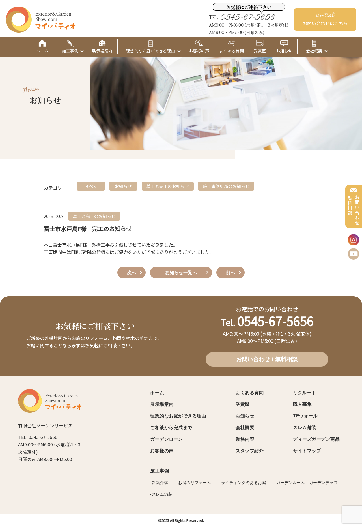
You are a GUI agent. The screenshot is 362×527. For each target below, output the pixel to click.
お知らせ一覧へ (181, 272)
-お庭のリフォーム (194, 482)
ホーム (157, 392)
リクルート (304, 392)
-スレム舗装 (161, 494)
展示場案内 (162, 404)
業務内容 (245, 439)
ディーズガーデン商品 (316, 439)
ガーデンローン (166, 439)
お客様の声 (162, 450)
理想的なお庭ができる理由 (178, 416)
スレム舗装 (304, 427)
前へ (230, 272)
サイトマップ (307, 450)
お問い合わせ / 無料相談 (267, 359)
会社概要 (245, 427)
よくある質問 (250, 392)
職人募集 (302, 404)
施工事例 (159, 470)
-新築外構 (159, 482)
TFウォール (305, 416)
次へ (131, 272)
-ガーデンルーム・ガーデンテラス (306, 482)
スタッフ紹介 (250, 450)
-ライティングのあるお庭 (242, 482)
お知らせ (245, 416)
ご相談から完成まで (171, 427)
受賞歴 (243, 404)
